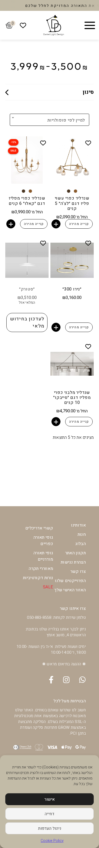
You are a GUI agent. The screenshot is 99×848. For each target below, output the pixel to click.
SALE (48, 587)
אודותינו (78, 525)
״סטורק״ (27, 289)
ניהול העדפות (49, 828)
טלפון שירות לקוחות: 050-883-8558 (56, 617)
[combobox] (63, 120)
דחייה (49, 814)
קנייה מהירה (79, 224)
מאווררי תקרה (41, 568)
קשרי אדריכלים (39, 528)
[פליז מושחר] (75, 191)
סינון (88, 92)
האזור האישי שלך (70, 590)
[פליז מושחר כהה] (68, 191)
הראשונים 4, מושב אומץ (66, 635)
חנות (82, 534)
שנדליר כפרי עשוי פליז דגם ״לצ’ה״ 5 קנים (72, 203)
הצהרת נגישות (73, 562)
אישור (49, 799)
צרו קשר (78, 571)
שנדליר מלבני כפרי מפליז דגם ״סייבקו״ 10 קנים (72, 397)
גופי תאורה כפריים (43, 540)
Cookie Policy (52, 841)
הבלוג (80, 544)
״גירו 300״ (72, 289)
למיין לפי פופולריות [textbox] (66, 120)
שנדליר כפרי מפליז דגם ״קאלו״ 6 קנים (27, 200)
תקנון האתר (75, 553)
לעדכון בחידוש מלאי (27, 322)
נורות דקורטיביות (38, 578)
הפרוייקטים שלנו (70, 581)
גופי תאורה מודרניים (43, 556)
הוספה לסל (56, 327)
